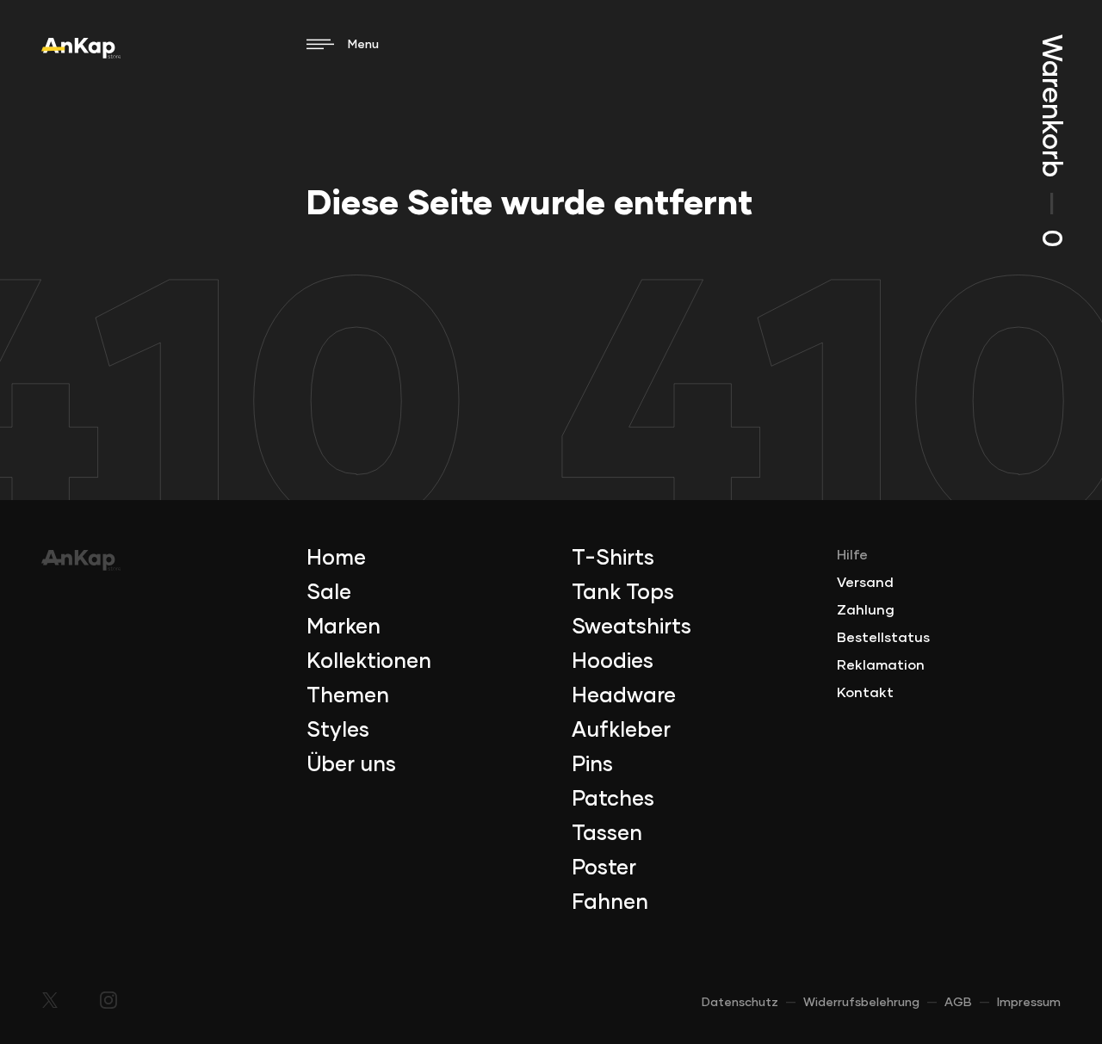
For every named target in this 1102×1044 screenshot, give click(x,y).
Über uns (351, 765)
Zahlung (866, 610)
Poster (604, 868)
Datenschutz (740, 1003)
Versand (865, 583)
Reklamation (881, 665)
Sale (328, 593)
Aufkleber (621, 730)
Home (336, 558)
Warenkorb (1050, 140)
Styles (337, 730)
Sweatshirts (631, 627)
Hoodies (612, 662)
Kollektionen (368, 662)
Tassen (607, 834)
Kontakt (865, 693)
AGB (958, 1003)
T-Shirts (613, 558)
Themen (347, 696)
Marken (343, 627)
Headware (624, 696)
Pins (592, 765)
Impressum (1029, 1003)
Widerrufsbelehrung (861, 1003)
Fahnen (610, 903)
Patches (613, 799)
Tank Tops (623, 593)
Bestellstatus (883, 638)
